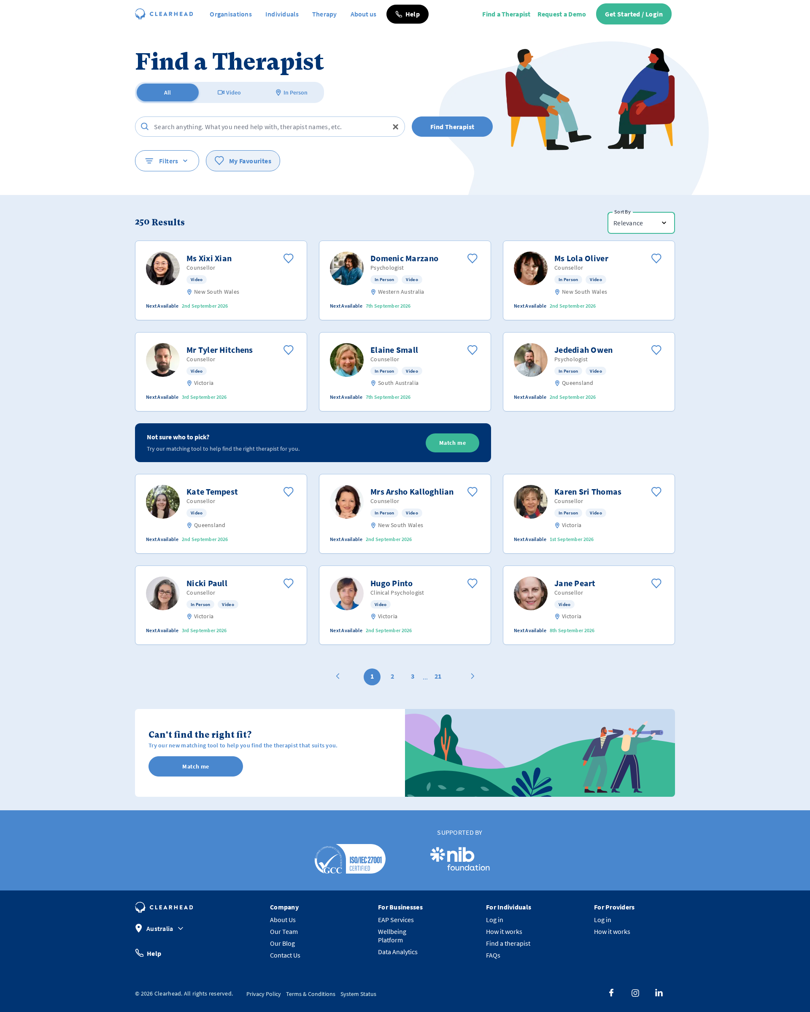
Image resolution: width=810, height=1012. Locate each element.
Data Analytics (398, 951)
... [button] (425, 677)
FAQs (493, 955)
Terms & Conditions (310, 994)
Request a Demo (561, 14)
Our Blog (282, 943)
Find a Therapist (506, 14)
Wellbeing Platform (392, 935)
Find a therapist (508, 943)
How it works (504, 931)
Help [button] (154, 953)
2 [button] (392, 676)
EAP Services (396, 919)
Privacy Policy (263, 994)
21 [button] (438, 676)
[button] (407, 14)
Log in (494, 919)
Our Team (284, 931)
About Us (283, 919)
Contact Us (285, 955)
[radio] (168, 92)
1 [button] (372, 676)
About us (363, 14)
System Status (358, 994)
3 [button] (412, 676)
